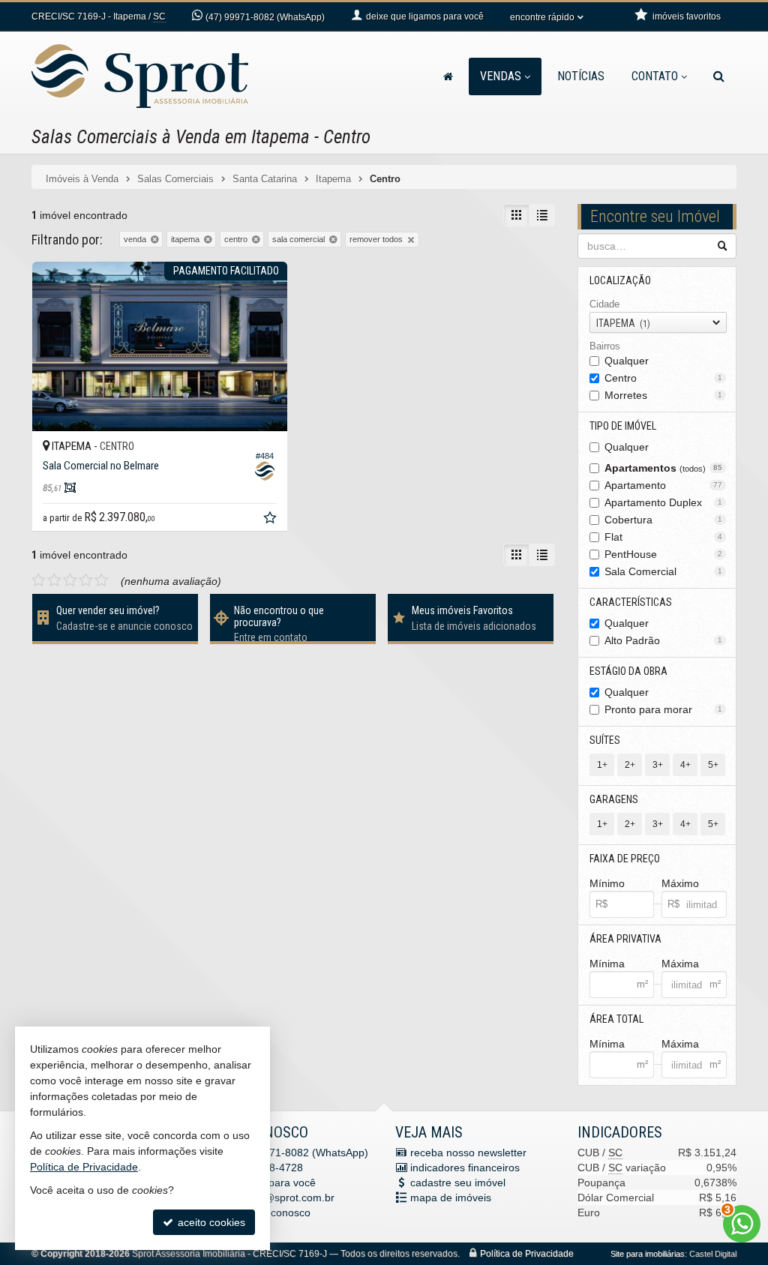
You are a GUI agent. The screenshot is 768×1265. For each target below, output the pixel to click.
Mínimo (607, 883)
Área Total (617, 1019)
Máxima (680, 964)
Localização (620, 280)
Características (631, 602)
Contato (655, 76)
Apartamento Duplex (663, 502)
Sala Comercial (663, 571)
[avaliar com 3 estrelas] (70, 580)
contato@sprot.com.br (281, 1198)
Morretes (663, 395)
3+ (657, 765)
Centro (663, 378)
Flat (663, 537)
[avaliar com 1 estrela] (39, 580)
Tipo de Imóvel (623, 426)
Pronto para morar (663, 709)
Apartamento (663, 485)
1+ (602, 765)
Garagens (614, 799)
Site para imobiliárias (647, 1253)
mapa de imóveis (450, 1198)
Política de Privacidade (527, 1254)
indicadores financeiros (465, 1168)
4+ (685, 765)
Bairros (605, 346)
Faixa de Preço (625, 859)
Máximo (680, 883)
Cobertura (663, 520)
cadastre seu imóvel (458, 1183)
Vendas (500, 76)
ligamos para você (272, 1183)
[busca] (719, 76)
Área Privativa (626, 939)
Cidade (605, 304)
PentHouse (663, 554)
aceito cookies (210, 1222)
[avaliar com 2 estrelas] (54, 580)
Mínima (607, 964)
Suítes (605, 740)
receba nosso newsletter (468, 1153)
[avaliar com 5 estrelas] (101, 580)
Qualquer (626, 361)
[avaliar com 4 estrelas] (86, 580)
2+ (630, 765)
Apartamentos (663, 468)
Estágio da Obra (629, 671)
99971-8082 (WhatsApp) (265, 17)
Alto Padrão (663, 640)
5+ (713, 765)
